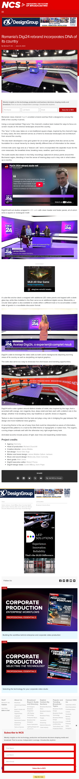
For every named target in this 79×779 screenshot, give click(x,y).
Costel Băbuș (29, 464)
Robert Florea (32, 462)
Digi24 (24, 117)
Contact (68, 712)
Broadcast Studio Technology (58, 714)
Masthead (17, 703)
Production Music (32, 718)
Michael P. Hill (8, 46)
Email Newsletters (71, 707)
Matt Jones (21, 459)
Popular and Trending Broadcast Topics (58, 703)
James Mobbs (27, 449)
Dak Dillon (5, 708)
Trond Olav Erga (23, 451)
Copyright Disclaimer (17, 717)
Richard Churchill (30, 446)
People (42, 718)
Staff (4, 700)
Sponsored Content (20, 720)
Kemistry (17, 444)
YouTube (68, 719)
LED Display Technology (30, 714)
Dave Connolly (42, 456)
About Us (18, 700)
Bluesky (68, 716)
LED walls (34, 210)
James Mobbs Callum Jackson (40, 454)
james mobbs (5, 507)
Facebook (68, 714)
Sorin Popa (40, 464)
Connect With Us (71, 701)
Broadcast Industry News (43, 505)
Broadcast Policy (44, 716)
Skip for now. (39, 777)
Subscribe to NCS (71, 705)
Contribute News (70, 709)
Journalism (43, 720)
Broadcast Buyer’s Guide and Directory (33, 702)
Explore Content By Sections (44, 702)
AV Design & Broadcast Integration (30, 709)
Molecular (31, 456)
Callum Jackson (6, 505)
